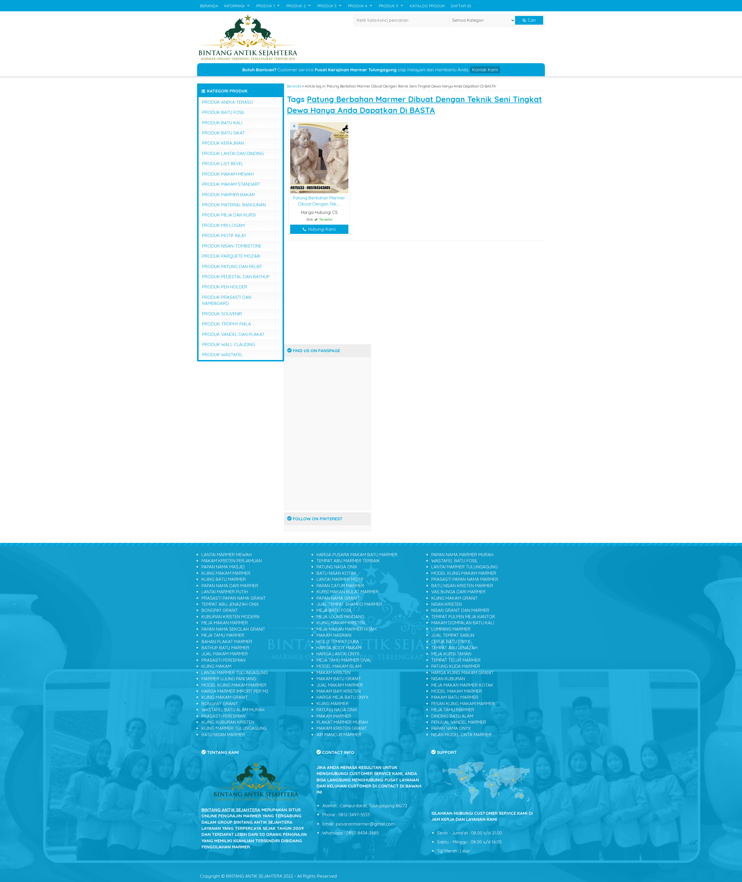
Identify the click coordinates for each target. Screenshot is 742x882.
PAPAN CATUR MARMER (340, 585)
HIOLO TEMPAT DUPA (338, 641)
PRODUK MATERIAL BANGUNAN (234, 205)
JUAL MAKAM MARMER (224, 654)
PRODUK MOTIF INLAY (224, 235)
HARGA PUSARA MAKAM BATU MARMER (357, 554)
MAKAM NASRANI (334, 635)
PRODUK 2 (296, 5)
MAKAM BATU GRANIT (339, 678)
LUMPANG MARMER (450, 629)
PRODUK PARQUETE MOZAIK (231, 256)
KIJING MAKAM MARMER (225, 573)
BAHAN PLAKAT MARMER (226, 641)
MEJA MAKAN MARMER (224, 622)
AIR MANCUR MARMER (339, 734)
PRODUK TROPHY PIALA (226, 324)
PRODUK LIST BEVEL (222, 163)
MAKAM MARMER (334, 716)
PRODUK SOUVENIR (222, 314)
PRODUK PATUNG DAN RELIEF (232, 266)
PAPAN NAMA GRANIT (338, 598)
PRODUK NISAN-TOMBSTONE (231, 246)
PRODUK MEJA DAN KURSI (229, 215)
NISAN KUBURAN (448, 678)
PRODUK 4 (357, 5)
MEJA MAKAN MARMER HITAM (347, 629)
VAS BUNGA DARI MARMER (458, 591)
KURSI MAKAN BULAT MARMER (348, 591)
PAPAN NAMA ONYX (451, 728)
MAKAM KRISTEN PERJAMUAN (231, 560)
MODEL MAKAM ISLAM (339, 666)
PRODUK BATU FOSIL (223, 112)
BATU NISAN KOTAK (337, 573)
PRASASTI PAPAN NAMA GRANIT (233, 598)
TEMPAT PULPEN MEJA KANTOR (463, 616)
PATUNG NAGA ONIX (337, 567)
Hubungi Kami (321, 229)
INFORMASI (234, 5)
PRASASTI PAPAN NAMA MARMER (464, 579)
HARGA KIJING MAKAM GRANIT (462, 672)
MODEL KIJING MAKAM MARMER (233, 685)
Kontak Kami (485, 69)
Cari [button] (531, 20)
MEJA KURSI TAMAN (451, 654)
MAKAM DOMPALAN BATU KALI (462, 622)
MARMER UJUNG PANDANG (228, 678)
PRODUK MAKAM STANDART (231, 184)
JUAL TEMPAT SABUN (452, 635)
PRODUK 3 (327, 5)
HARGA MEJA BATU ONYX (342, 697)
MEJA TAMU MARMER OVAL (344, 660)
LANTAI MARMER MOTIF (340, 579)
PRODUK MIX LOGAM (223, 225)
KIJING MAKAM (216, 666)
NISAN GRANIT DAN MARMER (460, 610)
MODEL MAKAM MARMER (456, 691)
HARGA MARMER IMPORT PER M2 (234, 691)
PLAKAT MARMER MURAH (342, 722)
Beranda (294, 86)
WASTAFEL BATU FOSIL (454, 560)
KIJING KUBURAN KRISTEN (227, 722)
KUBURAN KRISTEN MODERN (230, 616)
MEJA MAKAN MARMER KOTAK (462, 685)
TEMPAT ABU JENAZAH (454, 647)
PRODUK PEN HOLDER (224, 287)
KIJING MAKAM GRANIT (224, 697)
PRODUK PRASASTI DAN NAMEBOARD (226, 300)
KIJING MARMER (333, 703)
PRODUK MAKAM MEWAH (228, 174)
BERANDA (209, 5)
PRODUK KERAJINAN (223, 143)
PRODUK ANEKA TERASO (227, 102)
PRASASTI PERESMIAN (223, 660)
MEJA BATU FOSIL (334, 610)
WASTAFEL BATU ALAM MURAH (232, 709)
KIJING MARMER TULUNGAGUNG (234, 728)
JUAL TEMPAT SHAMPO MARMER (349, 604)
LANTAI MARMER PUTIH (224, 591)
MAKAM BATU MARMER (454, 697)
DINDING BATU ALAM (452, 716)
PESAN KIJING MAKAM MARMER (463, 703)
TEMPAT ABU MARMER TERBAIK (348, 560)
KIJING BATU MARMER (223, 579)
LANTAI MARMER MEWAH (226, 554)
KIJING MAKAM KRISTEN (341, 622)
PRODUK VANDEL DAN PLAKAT (233, 334)
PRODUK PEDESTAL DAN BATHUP (236, 276)
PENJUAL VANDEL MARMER (458, 722)
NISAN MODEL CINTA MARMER (461, 734)
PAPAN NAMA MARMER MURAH (462, 554)
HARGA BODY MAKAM (339, 647)
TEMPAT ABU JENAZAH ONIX (230, 604)
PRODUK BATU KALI (222, 123)
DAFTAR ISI (461, 5)
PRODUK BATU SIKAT (223, 133)
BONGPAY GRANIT (219, 610)
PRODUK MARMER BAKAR (228, 194)
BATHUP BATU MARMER (225, 647)
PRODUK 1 (265, 5)
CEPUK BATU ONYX (450, 641)
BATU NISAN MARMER (223, 734)
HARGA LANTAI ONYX (338, 654)
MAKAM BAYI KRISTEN (339, 691)
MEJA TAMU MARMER (222, 635)
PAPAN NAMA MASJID (223, 567)
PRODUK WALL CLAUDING (228, 344)
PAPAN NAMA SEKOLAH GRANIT (233, 629)
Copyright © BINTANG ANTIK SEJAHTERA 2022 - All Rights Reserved (268, 876)
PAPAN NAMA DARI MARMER (229, 585)
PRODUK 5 (388, 5)
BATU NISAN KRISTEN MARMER (462, 585)
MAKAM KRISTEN (333, 672)
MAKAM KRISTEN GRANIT (342, 728)
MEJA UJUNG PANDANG (340, 616)
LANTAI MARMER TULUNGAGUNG (234, 672)
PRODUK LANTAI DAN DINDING (233, 153)
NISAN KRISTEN (446, 604)
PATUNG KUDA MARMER (455, 666)
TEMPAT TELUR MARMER (456, 660)
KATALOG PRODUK (427, 5)
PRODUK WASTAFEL (222, 354)
